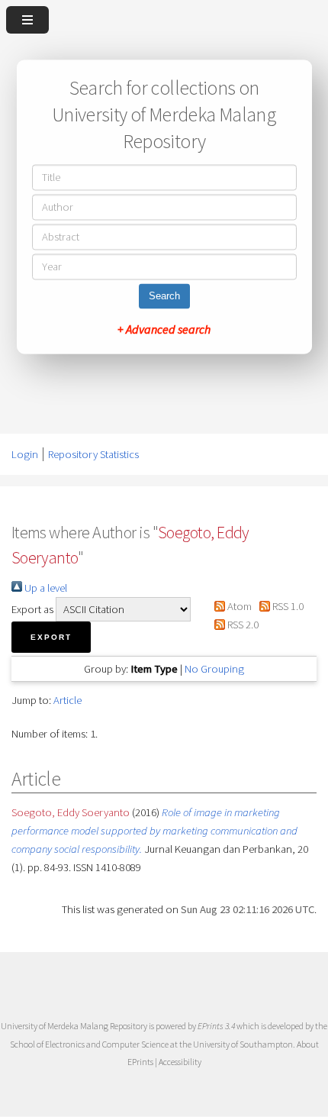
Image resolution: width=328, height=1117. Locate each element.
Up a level (44, 588)
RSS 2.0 (241, 624)
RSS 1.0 (287, 606)
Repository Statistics (93, 454)
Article (67, 700)
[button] (51, 637)
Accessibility (180, 1061)
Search (164, 296)
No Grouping (214, 669)
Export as (32, 609)
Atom (238, 606)
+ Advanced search (164, 329)
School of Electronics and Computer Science (89, 1044)
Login (24, 454)
